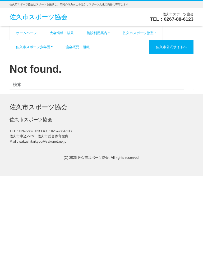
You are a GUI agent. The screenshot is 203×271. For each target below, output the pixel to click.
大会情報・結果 (62, 33)
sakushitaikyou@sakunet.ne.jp (42, 141)
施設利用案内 (97, 33)
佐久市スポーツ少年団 (33, 47)
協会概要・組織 (78, 47)
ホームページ (26, 33)
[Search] (188, 85)
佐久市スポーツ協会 (38, 16)
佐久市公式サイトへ (171, 47)
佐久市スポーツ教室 (138, 33)
